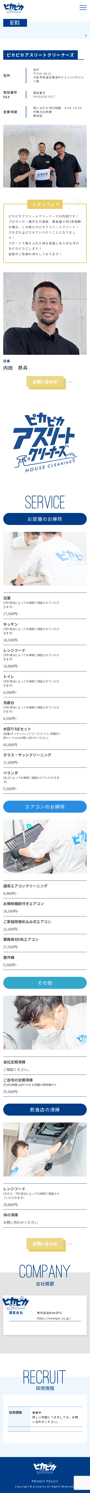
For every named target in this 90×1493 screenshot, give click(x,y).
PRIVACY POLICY (45, 1481)
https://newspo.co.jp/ (54, 1318)
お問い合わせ (45, 382)
